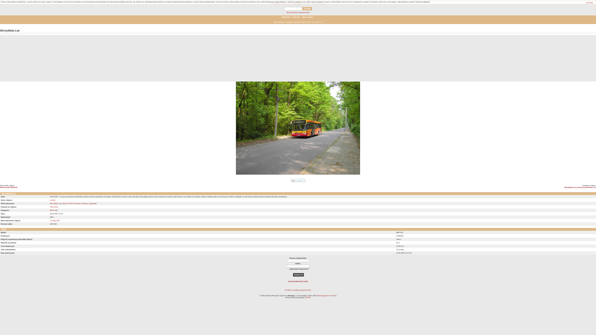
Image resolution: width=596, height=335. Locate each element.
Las (60, 203)
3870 (70, 203)
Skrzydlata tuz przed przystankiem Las (580, 187)
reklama (85, 203)
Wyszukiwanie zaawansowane (298, 12)
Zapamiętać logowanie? (299, 269)
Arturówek (77, 203)
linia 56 (65, 203)
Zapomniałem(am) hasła (298, 281)
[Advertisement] (298, 58)
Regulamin (286, 17)
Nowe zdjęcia (307, 17)
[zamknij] (589, 3)
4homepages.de (323, 296)
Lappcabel (93, 203)
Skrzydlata (54, 203)
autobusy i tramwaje (293, 22)
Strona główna (278, 22)
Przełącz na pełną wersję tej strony (298, 290)
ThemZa (333, 296)
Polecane (296, 17)
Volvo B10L (54, 207)
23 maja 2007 (55, 220)
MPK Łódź (306, 22)
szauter (53, 200)
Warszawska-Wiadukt (8, 187)
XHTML (308, 297)
